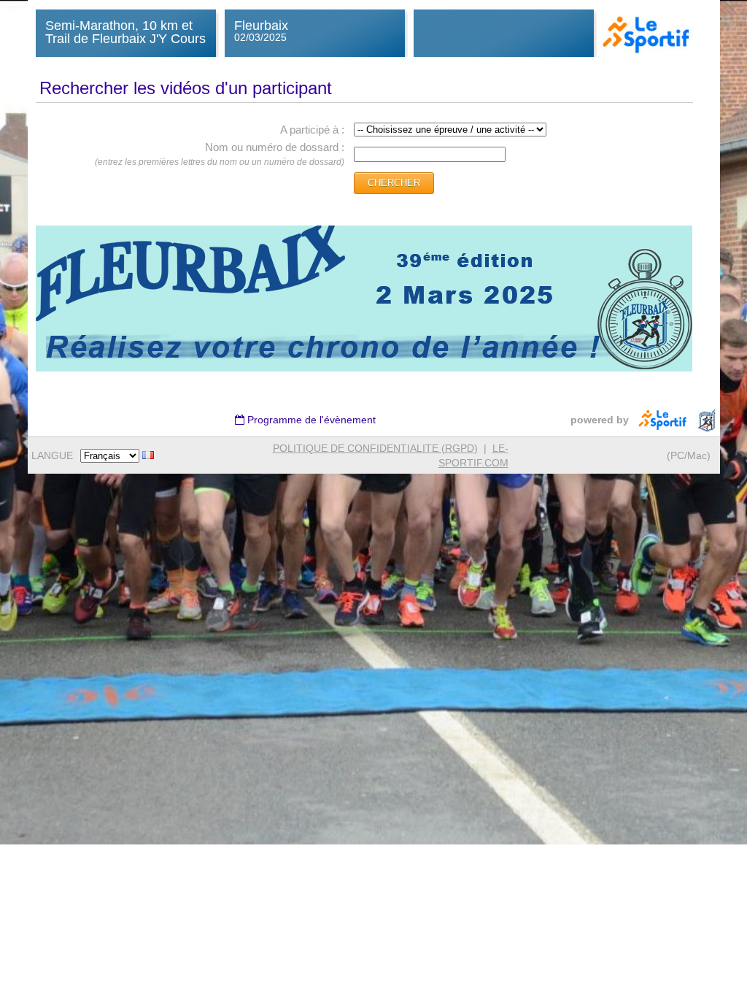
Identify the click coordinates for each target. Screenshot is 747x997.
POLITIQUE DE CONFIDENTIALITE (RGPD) (375, 448)
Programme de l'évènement (310, 420)
